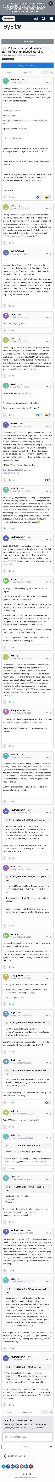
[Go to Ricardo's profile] (6, 490)
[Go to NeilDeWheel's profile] (6, 253)
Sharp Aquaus (17, 710)
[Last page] (52, 72)
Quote (11, 197)
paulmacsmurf (17, 537)
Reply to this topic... (17, 1437)
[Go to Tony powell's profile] (6, 977)
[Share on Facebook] (8, 1466)
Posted (19, 82)
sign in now (16, 1428)
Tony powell (16, 975)
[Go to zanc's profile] (6, 316)
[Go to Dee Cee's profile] (6, 81)
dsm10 (13, 423)
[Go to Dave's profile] (6, 868)
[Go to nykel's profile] (6, 385)
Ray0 (13, 1012)
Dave (12, 866)
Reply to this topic (27, 65)
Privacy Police (27, 41)
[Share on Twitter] (3, 1466)
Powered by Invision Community (27, 1478)
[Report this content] (47, 82)
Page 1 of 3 (27, 73)
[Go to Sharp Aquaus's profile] (6, 712)
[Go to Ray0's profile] (6, 1014)
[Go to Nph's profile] (6, 1137)
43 (51, 1447)
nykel (13, 384)
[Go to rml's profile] (6, 657)
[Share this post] (50, 82)
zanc (13, 314)
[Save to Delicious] (17, 1466)
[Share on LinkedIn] (26, 1466)
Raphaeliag (38, 1187)
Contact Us (27, 1474)
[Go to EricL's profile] (6, 207)
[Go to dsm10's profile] (6, 425)
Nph (12, 1135)
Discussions (31, 55)
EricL (13, 205)
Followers (24, 1447)
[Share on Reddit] (22, 1466)
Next (45, 72)
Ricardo (14, 488)
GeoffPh (14, 754)
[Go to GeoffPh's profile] (6, 756)
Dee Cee (7, 55)
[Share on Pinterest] (31, 1466)
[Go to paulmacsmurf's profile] (6, 538)
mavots (14, 579)
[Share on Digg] (13, 1466)
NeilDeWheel (17, 251)
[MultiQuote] (4, 197)
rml (12, 655)
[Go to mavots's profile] (6, 581)
